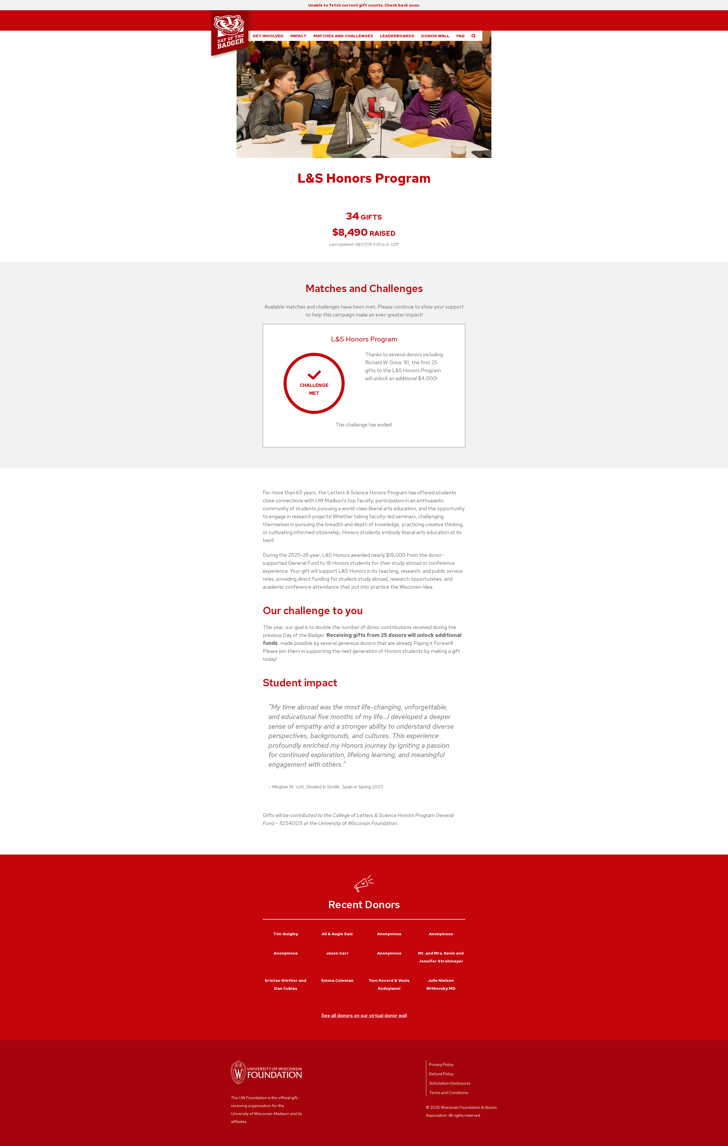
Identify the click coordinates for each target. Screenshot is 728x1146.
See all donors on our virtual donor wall (364, 1015)
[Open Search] (473, 35)
